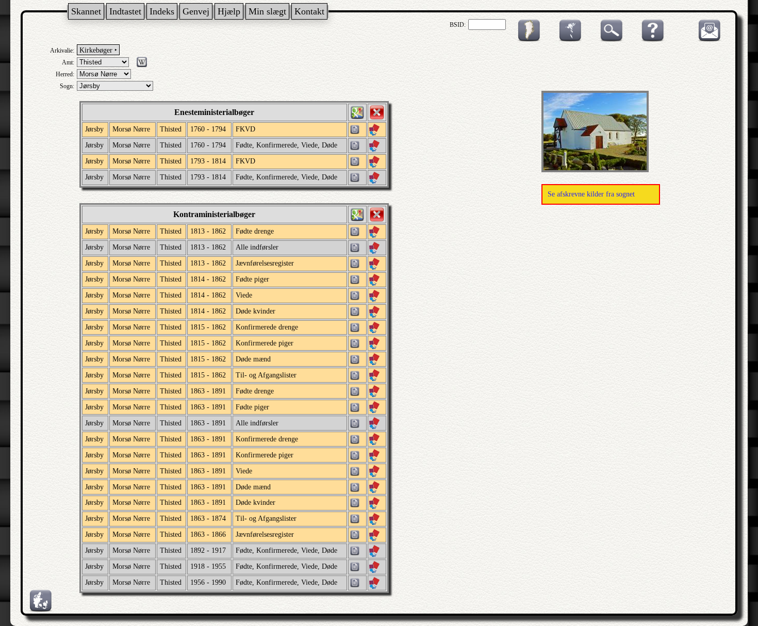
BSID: (458, 24)
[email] (707, 39)
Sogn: (67, 86)
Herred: (65, 74)
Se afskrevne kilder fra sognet (591, 194)
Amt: (68, 62)
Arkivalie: (62, 50)
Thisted (171, 129)
